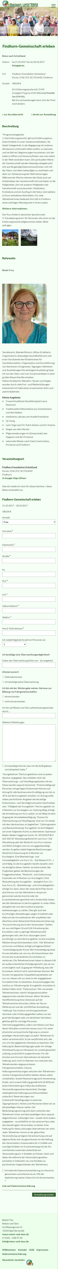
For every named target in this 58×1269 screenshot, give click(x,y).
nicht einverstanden (15, 701)
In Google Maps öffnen (14, 478)
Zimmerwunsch (10, 671)
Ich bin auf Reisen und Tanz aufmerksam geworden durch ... (27, 709)
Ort (4, 594)
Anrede (6, 517)
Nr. (3, 569)
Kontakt (22, 1249)
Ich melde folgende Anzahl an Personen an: (24, 639)
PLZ (5, 581)
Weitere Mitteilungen (13, 722)
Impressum (42, 1249)
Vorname (7, 531)
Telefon (6, 617)
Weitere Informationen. (15, 208)
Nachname (8, 544)
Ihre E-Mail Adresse (13, 628)
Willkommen (9, 1249)
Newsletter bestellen (13, 1259)
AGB (31, 1249)
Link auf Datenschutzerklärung (18, 1185)
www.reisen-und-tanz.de (15, 1234)
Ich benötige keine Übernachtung (22, 681)
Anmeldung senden (44, 1194)
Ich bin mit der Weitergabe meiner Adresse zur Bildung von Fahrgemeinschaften (27, 690)
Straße (6, 556)
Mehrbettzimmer (13, 676)
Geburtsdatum (10, 605)
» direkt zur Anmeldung (43, 114)
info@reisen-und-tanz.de (15, 1241)
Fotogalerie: (18, 65)
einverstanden (12, 696)
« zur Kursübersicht (12, 114)
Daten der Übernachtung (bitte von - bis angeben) (27, 660)
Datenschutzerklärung (14, 1253)
